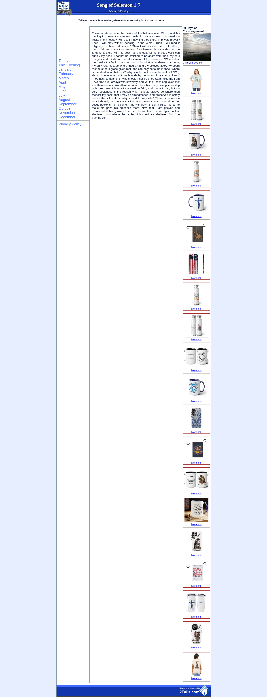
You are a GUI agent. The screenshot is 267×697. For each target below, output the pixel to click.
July (62, 95)
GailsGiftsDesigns (193, 62)
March (64, 78)
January (65, 69)
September (67, 104)
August (64, 100)
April (62, 82)
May (62, 87)
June (62, 91)
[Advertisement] (72, 41)
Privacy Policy (70, 124)
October (65, 108)
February (66, 74)
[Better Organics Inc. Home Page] (64, 15)
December (67, 117)
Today (63, 61)
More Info (196, 93)
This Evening (69, 65)
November (67, 113)
